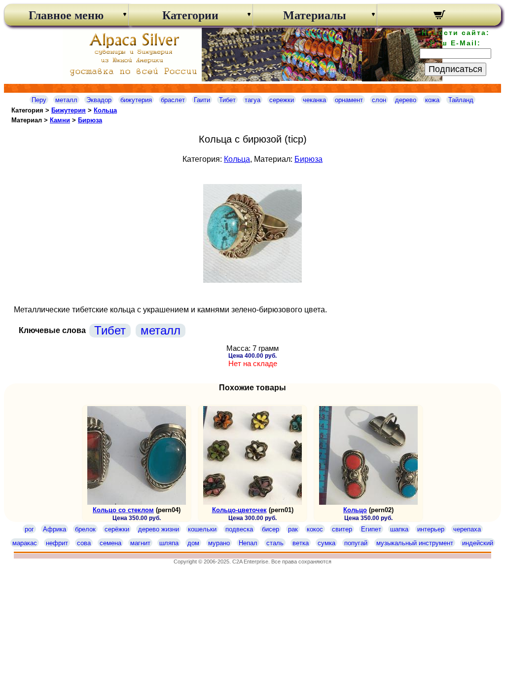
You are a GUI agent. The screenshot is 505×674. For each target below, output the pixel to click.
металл (66, 100)
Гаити (202, 100)
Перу (39, 100)
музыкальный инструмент (414, 543)
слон (379, 100)
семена (110, 543)
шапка (399, 529)
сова (84, 543)
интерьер (430, 529)
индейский (477, 543)
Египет (371, 529)
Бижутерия (68, 110)
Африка (54, 529)
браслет (173, 100)
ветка (300, 543)
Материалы (314, 15)
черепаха (467, 529)
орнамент (349, 100)
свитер (342, 529)
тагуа (252, 100)
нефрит (57, 543)
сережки (281, 100)
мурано (219, 543)
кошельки (202, 529)
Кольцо (355, 510)
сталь (275, 543)
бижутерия (136, 100)
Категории (190, 15)
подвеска (239, 529)
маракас (24, 543)
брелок (85, 529)
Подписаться (455, 69)
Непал (248, 543)
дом (193, 543)
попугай (355, 543)
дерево (405, 100)
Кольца (105, 110)
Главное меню (66, 15)
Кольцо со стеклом (123, 510)
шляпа (169, 543)
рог (29, 529)
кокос (315, 529)
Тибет (227, 100)
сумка (326, 543)
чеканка (314, 100)
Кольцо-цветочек (239, 510)
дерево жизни (158, 529)
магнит (140, 543)
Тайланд (460, 100)
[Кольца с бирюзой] (252, 280)
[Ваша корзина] (439, 16)
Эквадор (98, 100)
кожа (432, 100)
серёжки (117, 529)
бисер (270, 529)
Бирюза (90, 120)
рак (293, 529)
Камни (60, 120)
